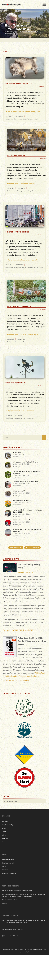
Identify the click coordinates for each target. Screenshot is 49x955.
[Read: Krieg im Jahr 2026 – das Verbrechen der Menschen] (8, 532)
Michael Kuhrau (37, 949)
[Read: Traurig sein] (8, 456)
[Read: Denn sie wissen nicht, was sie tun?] (8, 485)
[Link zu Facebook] (7, 935)
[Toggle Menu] (44, 5)
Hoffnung (18, 191)
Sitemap (4, 866)
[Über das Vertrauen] (24, 367)
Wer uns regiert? (19, 491)
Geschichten (42, 309)
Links (3, 842)
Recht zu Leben (20, 457)
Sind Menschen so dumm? (22, 500)
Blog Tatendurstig (7, 825)
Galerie (4, 828)
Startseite (5, 821)
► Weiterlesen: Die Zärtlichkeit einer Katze (22, 111)
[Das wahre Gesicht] (26, 140)
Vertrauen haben (32, 119)
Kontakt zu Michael (8, 863)
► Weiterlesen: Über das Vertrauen (19, 411)
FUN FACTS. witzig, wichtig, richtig (18, 630)
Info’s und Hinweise (8, 859)
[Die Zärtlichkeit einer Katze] (24, 68)
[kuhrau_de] (20, 4)
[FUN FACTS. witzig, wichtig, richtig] (10, 568)
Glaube (24, 267)
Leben (21, 119)
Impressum (5, 870)
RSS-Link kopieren (32, 547)
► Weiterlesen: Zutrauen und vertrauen (23, 334)
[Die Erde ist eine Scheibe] (24, 216)
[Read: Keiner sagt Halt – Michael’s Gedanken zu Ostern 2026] (8, 513)
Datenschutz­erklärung (9, 873)
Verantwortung (26, 191)
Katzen (16, 119)
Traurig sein (17, 452)
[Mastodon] (3, 935)
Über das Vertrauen (15, 383)
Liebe (25, 119)
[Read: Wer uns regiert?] (8, 494)
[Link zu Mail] (14, 935)
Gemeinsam (17, 267)
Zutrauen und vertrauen (19, 306)
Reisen (4, 835)
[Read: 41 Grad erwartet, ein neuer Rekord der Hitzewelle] (8, 475)
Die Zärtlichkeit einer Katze (19, 83)
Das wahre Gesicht (16, 155)
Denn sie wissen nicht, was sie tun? (25, 481)
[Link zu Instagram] (10, 935)
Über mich (5, 838)
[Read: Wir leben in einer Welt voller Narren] (8, 465)
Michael (20, 116)
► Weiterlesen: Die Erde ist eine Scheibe (21, 260)
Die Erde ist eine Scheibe (17, 232)
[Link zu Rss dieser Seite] (17, 935)
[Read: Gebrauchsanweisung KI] (8, 523)
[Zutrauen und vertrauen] (26, 291)
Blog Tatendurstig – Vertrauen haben (18, 27)
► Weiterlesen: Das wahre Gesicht (21, 183)
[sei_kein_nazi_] (24, 777)
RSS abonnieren (15, 547)
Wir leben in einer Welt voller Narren (25, 462)
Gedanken (41, 86)
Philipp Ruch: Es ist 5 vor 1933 (16, 681)
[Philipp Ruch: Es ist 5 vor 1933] (10, 647)
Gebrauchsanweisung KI (21, 520)
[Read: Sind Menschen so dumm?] (8, 504)
